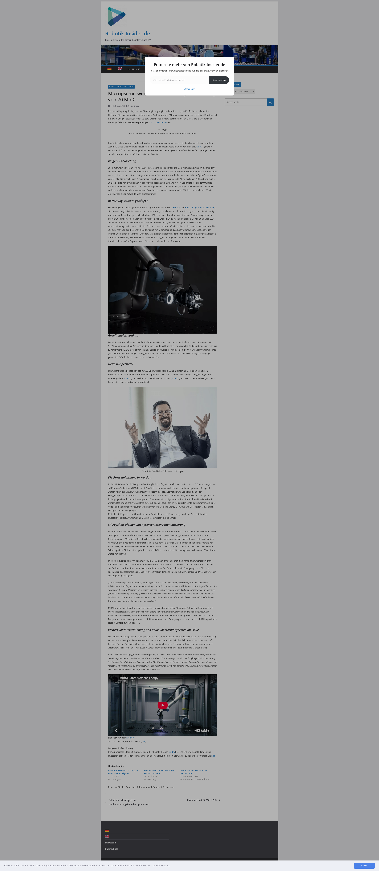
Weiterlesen (189, 88)
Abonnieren (219, 80)
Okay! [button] (364, 865)
